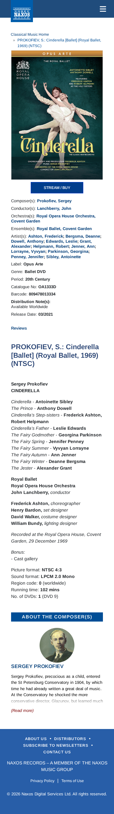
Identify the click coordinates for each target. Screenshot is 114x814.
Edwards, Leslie (61, 241)
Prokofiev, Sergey (54, 200)
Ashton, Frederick (45, 236)
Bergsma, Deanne (83, 236)
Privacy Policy (42, 781)
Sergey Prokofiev (37, 666)
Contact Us (57, 752)
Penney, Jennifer (27, 256)
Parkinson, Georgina (68, 251)
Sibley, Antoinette (63, 256)
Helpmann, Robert (51, 246)
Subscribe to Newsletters (56, 745)
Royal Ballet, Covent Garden (64, 228)
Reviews (19, 328)
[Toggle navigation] (102, 8)
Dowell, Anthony (27, 241)
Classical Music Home (30, 34)
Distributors (70, 739)
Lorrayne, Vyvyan (28, 251)
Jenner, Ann (83, 246)
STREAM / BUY (57, 187)
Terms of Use (72, 781)
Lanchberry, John (54, 208)
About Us (36, 739)
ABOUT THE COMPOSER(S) (57, 616)
